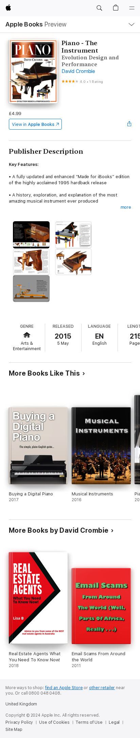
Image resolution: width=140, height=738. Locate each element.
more (126, 207)
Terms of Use (89, 722)
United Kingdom (21, 704)
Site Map (13, 729)
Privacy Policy (19, 722)
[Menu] (132, 8)
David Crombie (78, 71)
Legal (114, 722)
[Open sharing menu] (129, 124)
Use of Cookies (54, 722)
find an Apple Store (64, 687)
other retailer (102, 687)
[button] (99, 8)
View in (33, 124)
